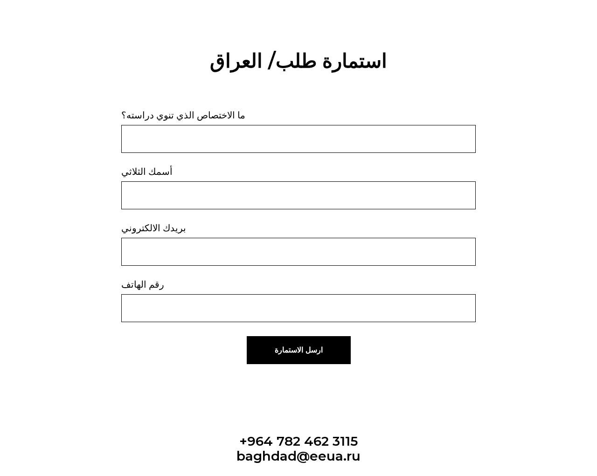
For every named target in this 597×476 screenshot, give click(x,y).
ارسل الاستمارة (299, 349)
